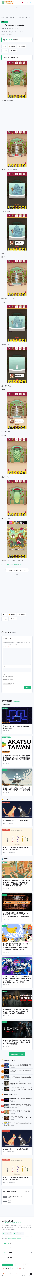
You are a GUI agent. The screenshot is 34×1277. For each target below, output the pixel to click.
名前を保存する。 (8, 676)
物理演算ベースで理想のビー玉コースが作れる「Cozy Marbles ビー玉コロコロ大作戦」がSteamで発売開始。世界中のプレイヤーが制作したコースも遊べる (17, 883)
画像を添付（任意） (9, 679)
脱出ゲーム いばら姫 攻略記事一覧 (11, 564)
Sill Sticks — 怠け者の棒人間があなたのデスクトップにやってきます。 (17, 849)
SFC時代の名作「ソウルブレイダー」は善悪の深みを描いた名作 (20, 1070)
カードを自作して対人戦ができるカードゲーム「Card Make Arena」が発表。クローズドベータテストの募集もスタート (20, 1082)
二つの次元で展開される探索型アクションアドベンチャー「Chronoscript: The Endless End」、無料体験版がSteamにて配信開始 (16, 915)
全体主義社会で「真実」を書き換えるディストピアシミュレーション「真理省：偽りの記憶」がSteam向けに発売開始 (16, 1011)
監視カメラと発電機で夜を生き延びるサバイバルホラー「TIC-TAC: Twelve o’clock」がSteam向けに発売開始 (16, 1042)
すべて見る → (28, 1191)
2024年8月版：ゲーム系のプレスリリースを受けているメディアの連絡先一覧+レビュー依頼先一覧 (20, 1076)
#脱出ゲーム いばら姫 (17, 31)
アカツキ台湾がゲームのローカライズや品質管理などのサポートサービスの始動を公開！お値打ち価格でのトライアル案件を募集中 (16, 758)
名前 (4, 667)
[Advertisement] (17, 10)
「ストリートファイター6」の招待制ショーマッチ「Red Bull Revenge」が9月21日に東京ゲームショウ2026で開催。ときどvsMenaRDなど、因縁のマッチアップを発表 (17, 979)
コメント (6, 646)
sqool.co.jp (19, 1238)
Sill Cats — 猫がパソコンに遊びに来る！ (15, 820)
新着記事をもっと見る (17, 1054)
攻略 (7, 17)
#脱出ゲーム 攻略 (6, 34)
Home (2, 17)
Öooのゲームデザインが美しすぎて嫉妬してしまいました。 (17, 727)
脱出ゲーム (12, 17)
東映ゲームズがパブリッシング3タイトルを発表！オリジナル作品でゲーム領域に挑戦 (16, 789)
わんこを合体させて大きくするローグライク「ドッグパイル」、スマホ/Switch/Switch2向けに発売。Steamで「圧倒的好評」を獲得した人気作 (16, 946)
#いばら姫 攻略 (6, 31)
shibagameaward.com (12, 1238)
